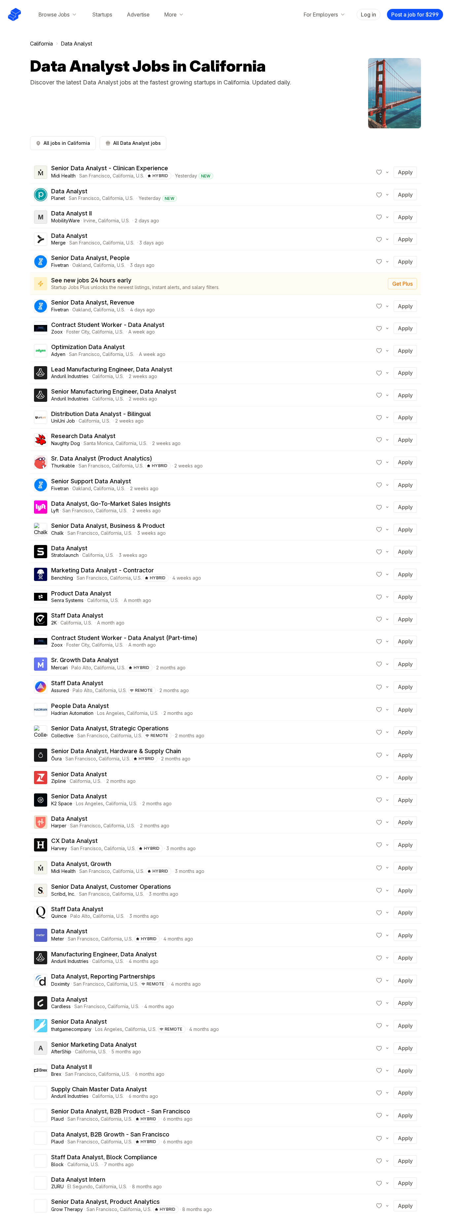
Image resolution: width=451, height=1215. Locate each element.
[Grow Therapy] (40, 1205)
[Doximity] (40, 980)
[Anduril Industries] (40, 372)
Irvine (89, 220)
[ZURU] (40, 1183)
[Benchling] (40, 574)
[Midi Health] (40, 172)
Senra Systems (67, 600)
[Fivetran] (40, 261)
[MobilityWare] (40, 217)
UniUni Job (63, 421)
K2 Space (61, 803)
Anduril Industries (69, 376)
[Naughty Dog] (40, 439)
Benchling (62, 578)
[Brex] (40, 1070)
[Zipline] (40, 777)
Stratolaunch (65, 555)
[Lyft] (40, 507)
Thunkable (63, 465)
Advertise (138, 14)
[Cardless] (40, 1002)
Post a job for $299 (415, 14)
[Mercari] (40, 664)
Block (57, 1164)
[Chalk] (40, 529)
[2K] (40, 619)
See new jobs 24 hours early (91, 280)
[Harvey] (40, 844)
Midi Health (63, 175)
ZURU (57, 1186)
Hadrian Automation (72, 713)
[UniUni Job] (40, 417)
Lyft (55, 510)
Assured (60, 690)
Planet (58, 198)
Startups (102, 14)
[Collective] (40, 732)
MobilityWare (65, 220)
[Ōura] (40, 755)
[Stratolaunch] (40, 551)
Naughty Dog (65, 443)
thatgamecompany (71, 1029)
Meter (57, 939)
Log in (368, 14)
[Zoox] (40, 328)
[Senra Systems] (40, 596)
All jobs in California (67, 143)
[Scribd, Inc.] (40, 890)
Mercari (59, 667)
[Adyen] (40, 350)
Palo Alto (81, 667)
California (41, 43)
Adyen (58, 354)
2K (54, 622)
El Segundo (80, 1186)
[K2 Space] (40, 800)
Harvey (59, 848)
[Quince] (40, 912)
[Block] (40, 1160)
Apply (405, 172)
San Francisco (94, 175)
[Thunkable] (40, 462)
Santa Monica (98, 443)
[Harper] (40, 822)
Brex (56, 1074)
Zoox (57, 332)
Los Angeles (110, 713)
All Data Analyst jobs (137, 143)
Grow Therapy (67, 1209)
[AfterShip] (40, 1048)
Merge (58, 242)
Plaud (57, 1119)
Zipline (58, 781)
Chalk (57, 533)
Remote (144, 690)
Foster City (77, 332)
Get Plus (402, 283)
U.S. (140, 175)
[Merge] (40, 239)
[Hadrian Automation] (40, 709)
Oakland (81, 265)
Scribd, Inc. (63, 894)
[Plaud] (40, 1115)
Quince (59, 916)
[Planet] (40, 194)
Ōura (56, 758)
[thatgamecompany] (40, 1025)
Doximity (60, 984)
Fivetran (60, 265)
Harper (58, 825)
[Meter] (40, 935)
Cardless (61, 1006)
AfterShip (61, 1051)
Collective (62, 735)
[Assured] (40, 686)
